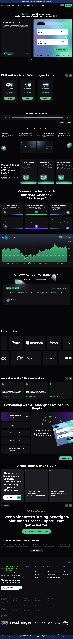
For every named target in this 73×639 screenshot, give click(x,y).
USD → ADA (37, 607)
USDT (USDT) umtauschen (4, 612)
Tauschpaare (49, 603)
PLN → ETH (14, 605)
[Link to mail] (71, 624)
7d (63, 237)
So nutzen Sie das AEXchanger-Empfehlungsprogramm (36, 493)
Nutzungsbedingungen (54, 577)
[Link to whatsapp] (64, 624)
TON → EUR (26, 610)
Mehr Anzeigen (36, 550)
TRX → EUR (26, 605)
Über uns (38, 569)
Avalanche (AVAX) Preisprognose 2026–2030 (59, 493)
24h (60, 237)
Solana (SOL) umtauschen (4, 606)
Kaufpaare (49, 600)
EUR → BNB (15, 607)
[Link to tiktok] (49, 623)
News (29, 489)
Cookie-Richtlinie (52, 569)
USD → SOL (14, 603)
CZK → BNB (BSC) (39, 603)
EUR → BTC (14, 598)
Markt (37, 574)
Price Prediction (55, 489)
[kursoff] (55, 358)
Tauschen (7, 5)
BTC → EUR (26, 598)
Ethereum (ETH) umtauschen (4, 602)
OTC (13, 5)
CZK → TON (15, 600)
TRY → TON (37, 610)
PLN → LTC (37, 600)
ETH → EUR (26, 600)
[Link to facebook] (45, 623)
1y (69, 237)
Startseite (2, 8)
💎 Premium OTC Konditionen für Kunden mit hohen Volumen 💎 (36, 1)
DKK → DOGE (38, 605)
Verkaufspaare (50, 598)
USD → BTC (37, 598)
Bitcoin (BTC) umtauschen (4, 599)
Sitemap (65, 574)
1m (66, 237)
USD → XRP (15, 610)
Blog (43, 5)
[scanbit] (32, 358)
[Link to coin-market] (56, 623)
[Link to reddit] (52, 623)
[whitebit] (20, 343)
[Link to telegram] (42, 623)
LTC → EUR (26, 603)
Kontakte (65, 569)
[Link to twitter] (35, 623)
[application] (36, 252)
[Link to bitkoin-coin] (59, 623)
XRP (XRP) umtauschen (4, 609)
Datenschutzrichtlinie (53, 571)
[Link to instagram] (38, 623)
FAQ (64, 571)
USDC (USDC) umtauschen (4, 616)
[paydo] (39, 343)
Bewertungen (39, 571)
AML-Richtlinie (51, 574)
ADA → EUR (26, 607)
